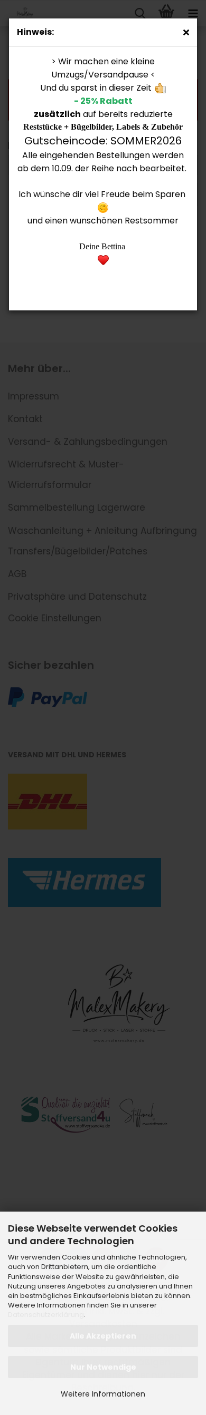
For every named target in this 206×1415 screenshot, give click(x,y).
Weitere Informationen (103, 1394)
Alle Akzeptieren (103, 1336)
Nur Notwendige (103, 1367)
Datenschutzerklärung (46, 1315)
